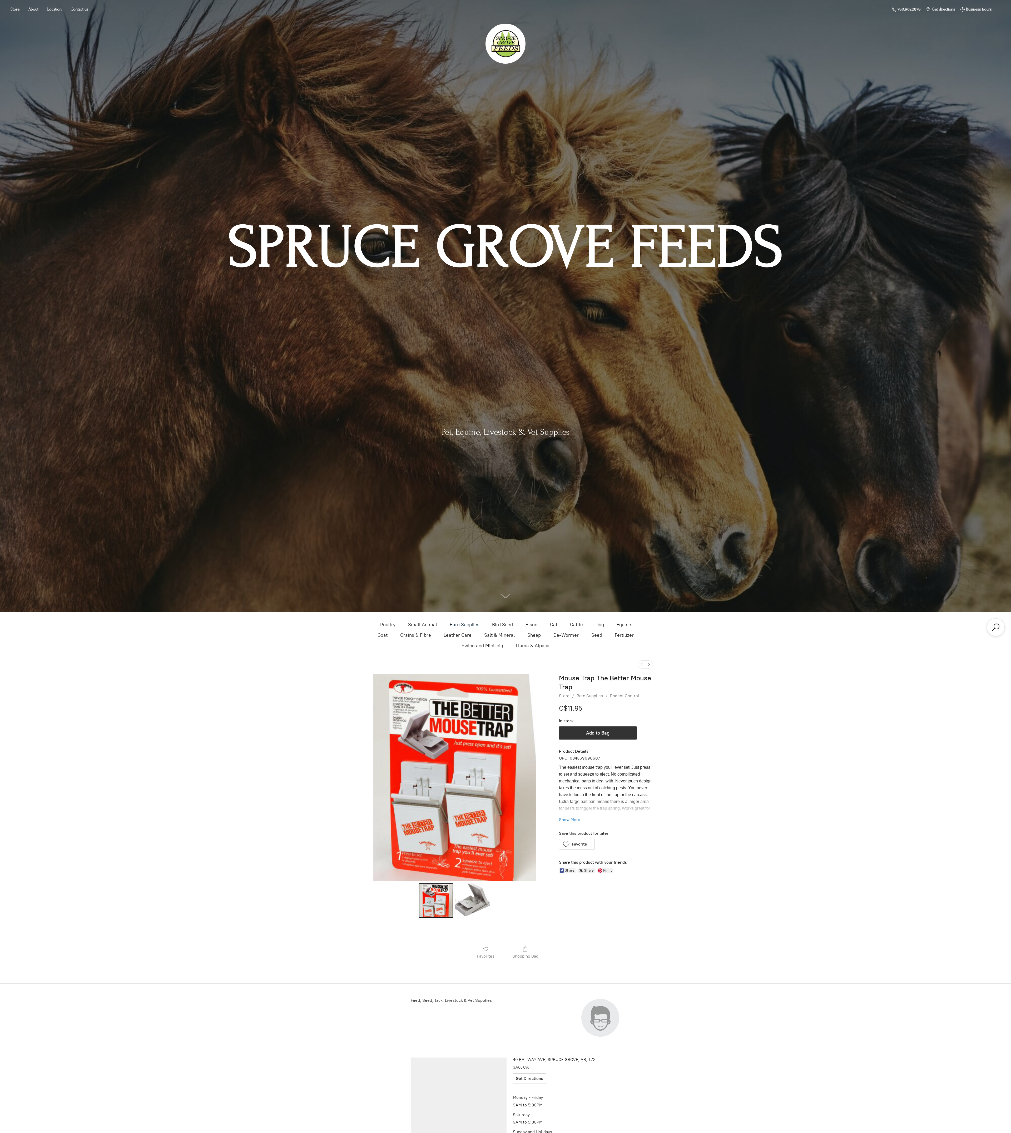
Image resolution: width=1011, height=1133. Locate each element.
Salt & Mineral (499, 635)
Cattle (576, 625)
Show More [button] (569, 819)
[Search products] (995, 627)
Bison (531, 625)
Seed (596, 635)
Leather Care (458, 635)
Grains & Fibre (415, 635)
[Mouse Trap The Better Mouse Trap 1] (472, 900)
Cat (553, 625)
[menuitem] (641, 664)
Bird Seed (502, 625)
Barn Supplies (464, 625)
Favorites (485, 956)
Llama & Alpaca (532, 646)
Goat (383, 635)
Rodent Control (624, 695)
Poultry (387, 625)
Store (15, 9)
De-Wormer (566, 635)
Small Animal (422, 625)
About (33, 9)
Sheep (534, 635)
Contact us (79, 9)
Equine (624, 625)
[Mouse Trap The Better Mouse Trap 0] (436, 900)
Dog (600, 625)
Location (54, 9)
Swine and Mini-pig (482, 646)
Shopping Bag (525, 956)
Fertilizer (624, 635)
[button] (577, 844)
